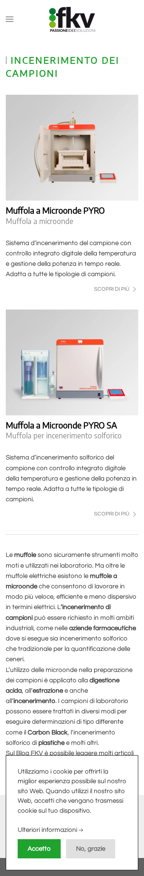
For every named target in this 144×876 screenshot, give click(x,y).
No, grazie (90, 848)
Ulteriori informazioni (47, 830)
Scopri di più (112, 289)
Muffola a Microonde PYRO (55, 210)
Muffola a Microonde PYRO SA (61, 425)
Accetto (39, 848)
